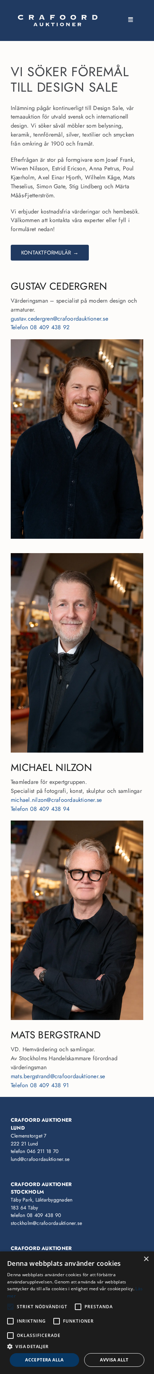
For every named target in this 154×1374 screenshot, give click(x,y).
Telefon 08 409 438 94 (40, 809)
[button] (77, 1346)
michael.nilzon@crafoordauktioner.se (56, 800)
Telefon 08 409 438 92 (40, 327)
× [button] (146, 1259)
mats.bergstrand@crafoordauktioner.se (58, 1076)
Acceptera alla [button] (44, 1360)
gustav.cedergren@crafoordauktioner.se (59, 318)
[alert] (77, 1312)
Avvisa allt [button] (114, 1360)
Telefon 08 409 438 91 (40, 1085)
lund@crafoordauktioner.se (40, 1159)
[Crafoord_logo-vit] (57, 17)
